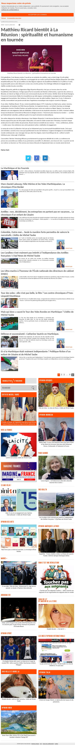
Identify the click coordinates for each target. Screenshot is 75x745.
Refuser (3, 18)
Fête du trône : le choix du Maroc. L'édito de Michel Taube (56, 408)
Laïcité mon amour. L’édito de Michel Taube (19, 458)
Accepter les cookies (37, 14)
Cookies (56, 743)
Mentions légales (35, 743)
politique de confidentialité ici (10, 10)
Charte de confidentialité (48, 743)
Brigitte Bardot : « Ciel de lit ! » (56, 629)
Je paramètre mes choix (14, 18)
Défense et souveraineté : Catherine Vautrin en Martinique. (30, 334)
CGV (41, 743)
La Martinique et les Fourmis (15, 168)
